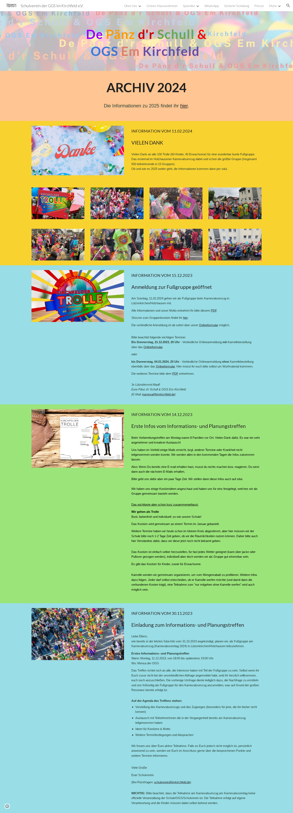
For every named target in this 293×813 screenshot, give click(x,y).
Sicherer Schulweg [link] (236, 6)
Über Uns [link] (130, 6)
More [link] (273, 6)
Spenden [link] (189, 6)
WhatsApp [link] (212, 6)
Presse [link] (259, 6)
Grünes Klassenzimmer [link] (162, 6)
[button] (288, 5)
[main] (146, 41)
